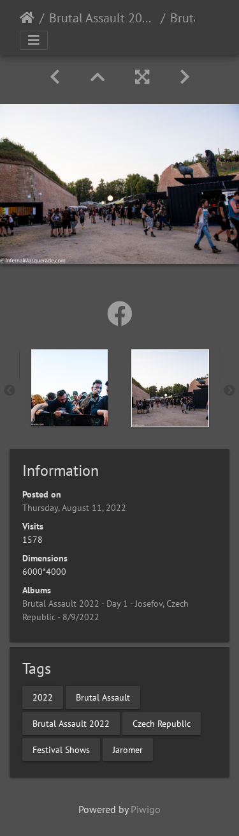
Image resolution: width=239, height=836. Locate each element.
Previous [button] (9, 390)
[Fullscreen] (142, 76)
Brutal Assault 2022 (71, 723)
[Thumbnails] (97, 76)
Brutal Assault (103, 697)
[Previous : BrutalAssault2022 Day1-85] (54, 76)
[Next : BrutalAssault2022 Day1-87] (184, 76)
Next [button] (229, 390)
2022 (43, 697)
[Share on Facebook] (119, 313)
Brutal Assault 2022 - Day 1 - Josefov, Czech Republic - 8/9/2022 (102, 18)
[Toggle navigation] (34, 40)
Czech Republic (162, 723)
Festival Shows (61, 749)
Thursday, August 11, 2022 (74, 507)
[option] (69, 387)
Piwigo (146, 809)
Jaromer (128, 749)
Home (27, 17)
